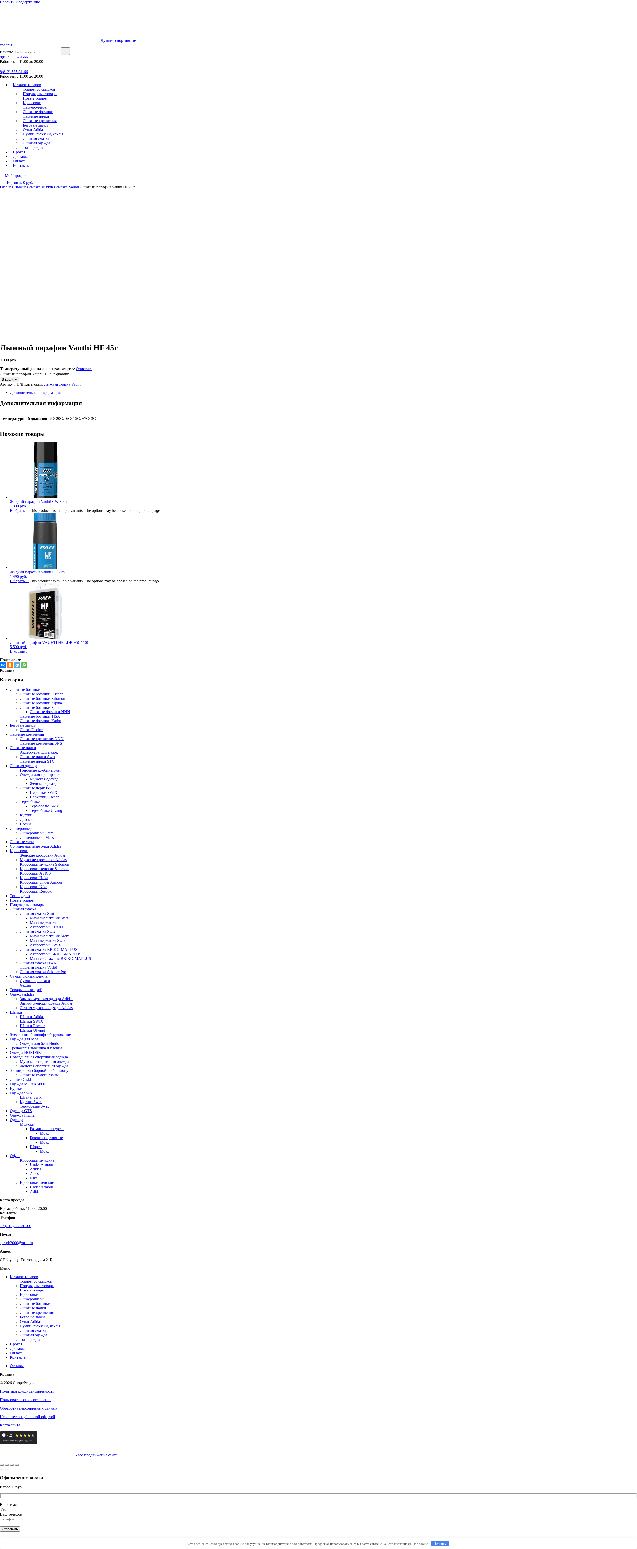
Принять (440, 1543)
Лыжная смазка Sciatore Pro (43, 972)
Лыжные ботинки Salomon (42, 698)
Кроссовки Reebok (36, 891)
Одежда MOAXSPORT (29, 1084)
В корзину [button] (18, 651)
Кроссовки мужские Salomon (44, 864)
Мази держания (43, 922)
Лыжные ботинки (25, 689)
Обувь (15, 1156)
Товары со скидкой (26, 990)
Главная (6, 187)
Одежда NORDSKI (26, 1052)
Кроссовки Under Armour (41, 882)
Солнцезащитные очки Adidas (35, 846)
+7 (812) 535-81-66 (15, 1226)
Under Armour (41, 1164)
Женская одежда (43, 783)
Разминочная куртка (47, 1129)
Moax (44, 1133)
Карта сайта (10, 1425)
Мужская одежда (44, 779)
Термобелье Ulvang (46, 810)
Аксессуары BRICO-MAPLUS (55, 954)
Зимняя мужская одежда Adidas (46, 999)
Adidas (35, 1169)
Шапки (16, 1012)
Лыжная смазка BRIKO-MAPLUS (48, 949)
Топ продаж (33, 147)
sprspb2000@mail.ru (16, 1243)
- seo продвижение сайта (96, 1455)
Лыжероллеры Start (36, 833)
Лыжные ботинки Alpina (41, 703)
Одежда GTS (21, 1111)
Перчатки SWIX (43, 792)
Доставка (18, 1348)
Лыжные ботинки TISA (40, 716)
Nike (34, 1178)
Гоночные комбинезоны (40, 770)
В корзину (9, 379)
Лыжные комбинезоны (39, 1075)
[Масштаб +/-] (2, 1465)
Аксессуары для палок (39, 752)
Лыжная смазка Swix (37, 931)
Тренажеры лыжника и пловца (36, 1048)
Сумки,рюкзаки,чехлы (29, 976)
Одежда (16, 1120)
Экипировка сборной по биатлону (39, 1070)
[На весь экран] (7, 1465)
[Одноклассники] (10, 665)
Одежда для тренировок (40, 775)
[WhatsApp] (24, 665)
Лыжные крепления (27, 734)
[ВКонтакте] (3, 665)
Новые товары (22, 900)
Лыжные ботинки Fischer (41, 694)
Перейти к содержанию (20, 2)
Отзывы (17, 1366)
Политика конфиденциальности (27, 1391)
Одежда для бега (24, 1039)
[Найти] (65, 51)
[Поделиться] (12, 1465)
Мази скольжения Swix (49, 936)
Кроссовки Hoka (34, 878)
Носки (25, 824)
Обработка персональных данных (28, 1408)
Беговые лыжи (22, 725)
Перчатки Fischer (44, 797)
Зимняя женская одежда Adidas (46, 1003)
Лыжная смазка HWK (38, 963)
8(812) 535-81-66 (14, 57)
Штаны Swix (31, 1097)
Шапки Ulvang (32, 1030)
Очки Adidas (30, 1321)
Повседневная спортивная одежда (39, 1057)
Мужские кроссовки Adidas (43, 860)
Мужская (27, 1124)
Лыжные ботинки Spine (40, 707)
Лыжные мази (22, 842)
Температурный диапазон (23, 369)
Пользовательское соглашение (25, 1400)
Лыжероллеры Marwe (38, 837)
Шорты (36, 1147)
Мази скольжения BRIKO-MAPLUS (60, 958)
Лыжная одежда (23, 766)
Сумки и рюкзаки (35, 981)
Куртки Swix (31, 1102)
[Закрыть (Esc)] (17, 1465)
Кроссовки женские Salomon (44, 869)
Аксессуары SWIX (45, 945)
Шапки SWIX (31, 1021)
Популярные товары (27, 905)
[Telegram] (17, 665)
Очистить (84, 369)
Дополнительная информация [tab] (35, 392)
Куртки (26, 815)
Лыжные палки (23, 748)
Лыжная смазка (27, 187)
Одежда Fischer (23, 1115)
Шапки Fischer (32, 1026)
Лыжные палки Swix (37, 757)
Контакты (21, 165)
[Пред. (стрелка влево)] (2, 1469)
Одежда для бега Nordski (41, 1043)
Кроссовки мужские (37, 1160)
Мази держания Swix (47, 940)
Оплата (16, 1353)
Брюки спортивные (46, 1138)
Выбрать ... (19, 510)
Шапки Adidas (32, 1017)
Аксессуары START (47, 927)
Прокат (16, 1344)
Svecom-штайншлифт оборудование (40, 1035)
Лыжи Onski (20, 1079)
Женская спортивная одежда (44, 1066)
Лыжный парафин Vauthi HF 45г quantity (34, 374)
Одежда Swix (21, 1093)
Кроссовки (19, 851)
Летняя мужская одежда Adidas (46, 1008)
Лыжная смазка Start (37, 913)
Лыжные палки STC (37, 761)
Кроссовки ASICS (35, 873)
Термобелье (30, 801)
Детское (26, 819)
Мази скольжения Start (49, 918)
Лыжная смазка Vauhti (60, 187)
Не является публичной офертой (27, 1417)
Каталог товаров (24, 1277)
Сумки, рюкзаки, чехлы (40, 1326)
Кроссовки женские (37, 1182)
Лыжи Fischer (31, 730)
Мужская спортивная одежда (44, 1061)
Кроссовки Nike (33, 887)
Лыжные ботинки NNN (50, 712)
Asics (34, 1173)
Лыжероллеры (22, 828)
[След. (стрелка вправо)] (7, 1469)
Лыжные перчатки (36, 788)
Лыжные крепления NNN (42, 739)
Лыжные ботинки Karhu (40, 721)
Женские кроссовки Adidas (43, 855)
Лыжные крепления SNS (41, 743)
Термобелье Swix (44, 806)
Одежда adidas (22, 994)
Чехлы (25, 985)
